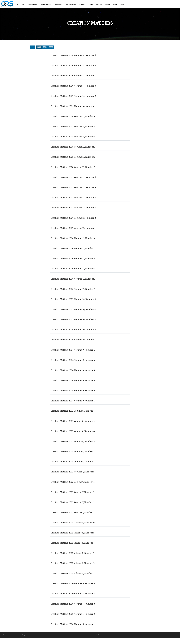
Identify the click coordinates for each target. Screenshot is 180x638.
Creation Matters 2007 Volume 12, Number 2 (73, 218)
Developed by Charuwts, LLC (98, 635)
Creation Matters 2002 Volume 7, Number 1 (72, 512)
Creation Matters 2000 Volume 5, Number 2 (73, 614)
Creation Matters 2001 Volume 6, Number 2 (73, 563)
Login (115, 4)
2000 (39, 47)
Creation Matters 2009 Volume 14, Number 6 (73, 55)
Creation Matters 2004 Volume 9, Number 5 (73, 360)
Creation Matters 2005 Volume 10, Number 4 (73, 309)
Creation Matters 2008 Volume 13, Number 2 (73, 157)
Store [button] (91, 4)
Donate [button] (99, 4)
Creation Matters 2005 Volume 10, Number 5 (73, 299)
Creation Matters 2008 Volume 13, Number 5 (73, 126)
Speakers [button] (82, 4)
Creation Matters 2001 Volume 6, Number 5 (73, 532)
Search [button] (107, 4)
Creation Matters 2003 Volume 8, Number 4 (73, 431)
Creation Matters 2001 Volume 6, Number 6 (73, 522)
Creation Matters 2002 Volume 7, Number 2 (73, 502)
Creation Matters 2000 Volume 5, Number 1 (73, 624)
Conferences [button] (71, 4)
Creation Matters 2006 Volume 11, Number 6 (73, 238)
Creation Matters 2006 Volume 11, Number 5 (73, 248)
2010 (45, 47)
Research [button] (58, 4)
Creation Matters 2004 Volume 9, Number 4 (73, 370)
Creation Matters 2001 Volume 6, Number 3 (72, 553)
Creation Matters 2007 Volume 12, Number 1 (73, 228)
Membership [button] (32, 4)
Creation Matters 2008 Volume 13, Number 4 (73, 136)
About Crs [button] (20, 4)
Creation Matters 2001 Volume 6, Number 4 (73, 543)
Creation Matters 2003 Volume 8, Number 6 (73, 411)
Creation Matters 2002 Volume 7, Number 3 (72, 492)
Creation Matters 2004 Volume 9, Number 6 (73, 350)
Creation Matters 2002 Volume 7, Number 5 (73, 471)
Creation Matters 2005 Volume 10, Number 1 (73, 339)
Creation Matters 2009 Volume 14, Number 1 (73, 106)
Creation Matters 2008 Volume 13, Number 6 (73, 116)
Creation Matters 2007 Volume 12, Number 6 (73, 177)
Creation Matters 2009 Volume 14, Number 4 (73, 75)
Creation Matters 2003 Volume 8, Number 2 (73, 451)
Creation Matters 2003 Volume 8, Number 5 (73, 421)
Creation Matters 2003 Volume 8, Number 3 (73, 441)
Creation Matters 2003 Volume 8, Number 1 (72, 461)
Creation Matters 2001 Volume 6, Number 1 (72, 573)
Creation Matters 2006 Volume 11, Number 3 (73, 268)
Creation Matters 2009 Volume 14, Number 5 (73, 65)
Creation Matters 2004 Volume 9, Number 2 (73, 390)
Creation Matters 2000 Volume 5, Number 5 (73, 583)
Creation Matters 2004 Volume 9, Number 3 (73, 380)
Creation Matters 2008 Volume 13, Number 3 (73, 147)
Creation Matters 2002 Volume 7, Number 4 (73, 482)
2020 (51, 47)
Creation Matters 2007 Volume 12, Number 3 (73, 207)
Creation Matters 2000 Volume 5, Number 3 (73, 604)
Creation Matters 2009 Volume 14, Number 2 (73, 96)
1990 (32, 47)
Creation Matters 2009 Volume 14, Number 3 (73, 86)
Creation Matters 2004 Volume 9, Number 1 (73, 400)
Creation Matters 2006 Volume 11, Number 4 (73, 258)
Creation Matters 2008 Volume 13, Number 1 (73, 167)
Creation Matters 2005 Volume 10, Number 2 (73, 329)
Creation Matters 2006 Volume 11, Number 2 (73, 279)
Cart (122, 4)
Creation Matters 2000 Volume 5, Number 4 (73, 593)
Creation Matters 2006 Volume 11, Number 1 (73, 289)
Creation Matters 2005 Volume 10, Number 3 (73, 319)
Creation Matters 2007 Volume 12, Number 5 (73, 187)
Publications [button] (46, 4)
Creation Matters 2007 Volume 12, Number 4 (73, 197)
